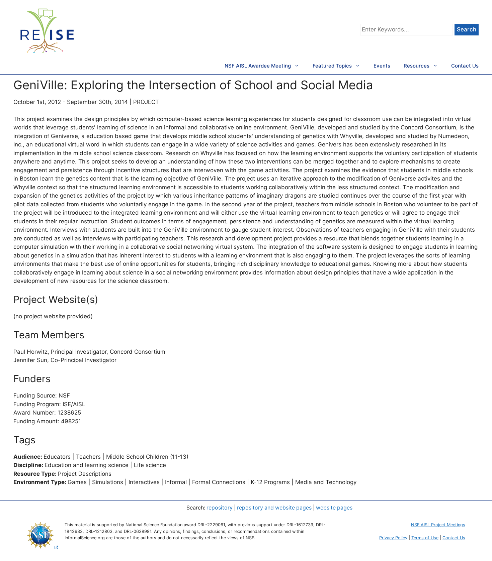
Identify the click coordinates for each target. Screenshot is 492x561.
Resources (416, 66)
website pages (334, 507)
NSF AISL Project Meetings (438, 524)
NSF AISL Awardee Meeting (258, 66)
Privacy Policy (393, 537)
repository (220, 507)
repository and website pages (274, 507)
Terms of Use (424, 537)
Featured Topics (332, 66)
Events (382, 66)
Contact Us (465, 66)
